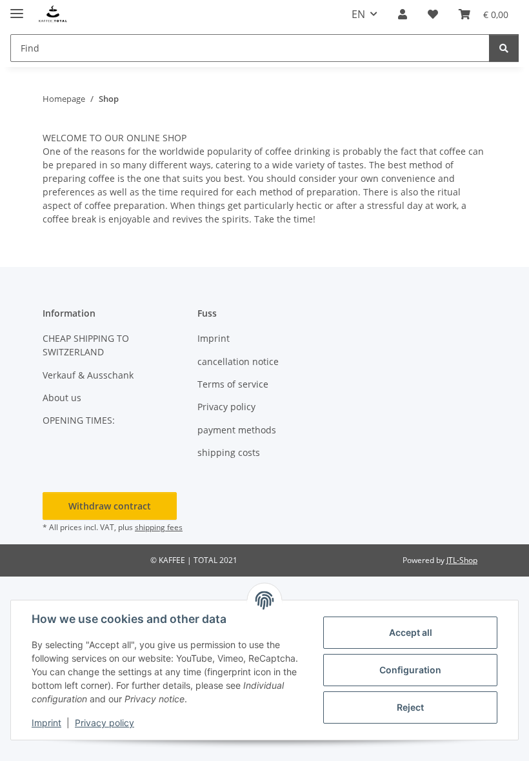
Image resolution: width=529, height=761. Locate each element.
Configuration (410, 669)
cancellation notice (238, 361)
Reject (410, 707)
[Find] (504, 48)
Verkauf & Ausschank (88, 375)
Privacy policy (104, 722)
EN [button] (358, 14)
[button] (402, 14)
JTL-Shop (461, 560)
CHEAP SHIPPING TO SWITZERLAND (86, 345)
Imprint (46, 722)
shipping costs (228, 452)
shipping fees (159, 527)
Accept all (410, 632)
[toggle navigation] (16, 8)
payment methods (236, 430)
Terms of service (232, 384)
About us (62, 397)
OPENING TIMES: (79, 420)
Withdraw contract (109, 506)
